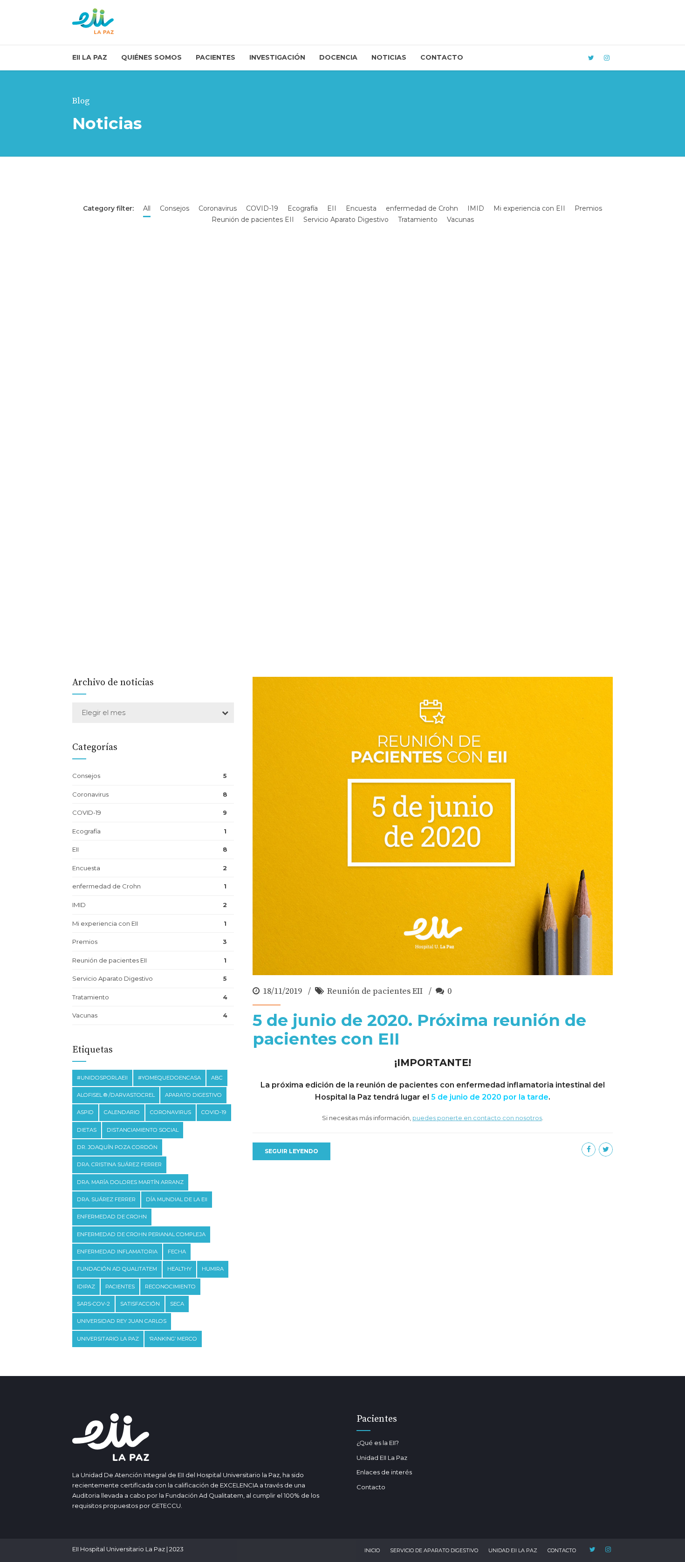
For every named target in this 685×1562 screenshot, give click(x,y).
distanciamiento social (142, 1130)
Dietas (86, 1130)
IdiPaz (86, 1286)
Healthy (179, 1269)
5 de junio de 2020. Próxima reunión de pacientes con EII (419, 1029)
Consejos (86, 775)
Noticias (388, 57)
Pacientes (215, 57)
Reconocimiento (170, 1286)
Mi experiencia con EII (105, 923)
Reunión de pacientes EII (375, 991)
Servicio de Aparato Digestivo (434, 1550)
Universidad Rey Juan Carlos (121, 1321)
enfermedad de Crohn (106, 886)
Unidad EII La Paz (381, 1457)
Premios (84, 941)
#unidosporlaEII (102, 1077)
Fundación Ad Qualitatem (117, 1269)
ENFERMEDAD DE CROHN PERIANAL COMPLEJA (141, 1234)
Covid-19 (213, 1112)
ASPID (85, 1112)
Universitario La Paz (108, 1338)
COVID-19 (86, 812)
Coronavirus (90, 794)
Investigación (277, 57)
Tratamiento (90, 997)
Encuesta (86, 868)
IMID (79, 904)
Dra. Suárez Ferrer (106, 1199)
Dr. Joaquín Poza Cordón (117, 1147)
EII (75, 849)
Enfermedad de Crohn (112, 1216)
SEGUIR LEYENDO (291, 1151)
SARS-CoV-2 (93, 1304)
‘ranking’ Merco (173, 1338)
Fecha (177, 1251)
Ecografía (86, 831)
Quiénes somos (151, 57)
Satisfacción (140, 1304)
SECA (177, 1304)
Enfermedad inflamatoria (117, 1251)
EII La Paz (89, 57)
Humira (213, 1269)
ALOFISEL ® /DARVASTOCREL (116, 1095)
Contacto (441, 57)
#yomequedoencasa (169, 1077)
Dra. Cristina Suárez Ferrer (119, 1164)
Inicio (372, 1550)
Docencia (338, 57)
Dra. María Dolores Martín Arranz (130, 1182)
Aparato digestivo (193, 1095)
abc (217, 1077)
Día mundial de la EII (176, 1199)
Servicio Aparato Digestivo (112, 978)
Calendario (122, 1112)
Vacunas (84, 1015)
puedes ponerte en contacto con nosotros (477, 1118)
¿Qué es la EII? (377, 1442)
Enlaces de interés (384, 1472)
